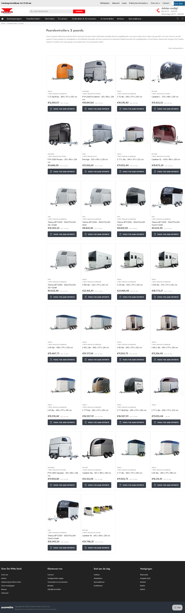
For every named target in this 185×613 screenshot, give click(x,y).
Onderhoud (98, 585)
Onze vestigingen (7, 585)
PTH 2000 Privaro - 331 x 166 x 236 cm (62, 161)
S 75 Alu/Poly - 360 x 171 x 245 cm (62, 97)
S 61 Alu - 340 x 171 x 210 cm (60, 410)
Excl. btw (178, 3)
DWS (84, 154)
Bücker (154, 91)
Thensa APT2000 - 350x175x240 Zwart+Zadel (166, 224)
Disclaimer (38, 609)
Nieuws (4, 589)
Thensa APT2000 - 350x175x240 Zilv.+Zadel (62, 286)
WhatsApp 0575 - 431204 (172, 14)
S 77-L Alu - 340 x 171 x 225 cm (130, 159)
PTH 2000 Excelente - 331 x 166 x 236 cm (98, 98)
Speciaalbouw (99, 582)
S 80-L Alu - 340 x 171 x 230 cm (165, 347)
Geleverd (115, 3)
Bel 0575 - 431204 (169, 11)
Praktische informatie (138, 3)
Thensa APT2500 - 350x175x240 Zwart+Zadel (62, 537)
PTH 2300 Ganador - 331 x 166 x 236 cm (63, 474)
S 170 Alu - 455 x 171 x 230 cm (130, 285)
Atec (49, 217)
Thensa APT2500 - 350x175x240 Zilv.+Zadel (62, 224)
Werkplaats (104, 3)
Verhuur (97, 574)
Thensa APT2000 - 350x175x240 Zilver (96, 224)
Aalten (142, 589)
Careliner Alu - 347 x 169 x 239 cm (96, 473)
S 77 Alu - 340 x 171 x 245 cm (129, 473)
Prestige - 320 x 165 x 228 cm (95, 159)
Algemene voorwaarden (23, 609)
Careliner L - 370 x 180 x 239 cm (165, 97)
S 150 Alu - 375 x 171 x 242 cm (164, 285)
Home (3, 23)
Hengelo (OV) (145, 578)
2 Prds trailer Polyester (91, 94)
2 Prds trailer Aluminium (57, 94)
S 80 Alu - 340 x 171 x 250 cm (129, 347)
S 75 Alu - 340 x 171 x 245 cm (129, 97)
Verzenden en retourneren (58, 582)
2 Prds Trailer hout (89, 156)
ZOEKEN (79, 11)
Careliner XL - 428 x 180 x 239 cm (166, 159)
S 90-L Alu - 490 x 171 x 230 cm (95, 347)
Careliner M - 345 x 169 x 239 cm (96, 535)
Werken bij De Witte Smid (11, 582)
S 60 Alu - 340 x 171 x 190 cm (164, 473)
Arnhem (143, 582)
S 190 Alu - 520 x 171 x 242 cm (95, 285)
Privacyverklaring (49, 609)
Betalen (50, 585)
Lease (124, 3)
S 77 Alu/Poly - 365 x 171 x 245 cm (131, 410)
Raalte (142, 585)
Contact (166, 3)
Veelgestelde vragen (55, 578)
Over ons (155, 3)
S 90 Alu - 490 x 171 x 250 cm (60, 347)
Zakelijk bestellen (54, 589)
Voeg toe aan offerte (64, 109)
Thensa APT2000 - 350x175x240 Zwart (131, 224)
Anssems (85, 91)
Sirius (50, 91)
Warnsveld (144, 574)
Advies (3, 578)
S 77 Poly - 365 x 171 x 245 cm (95, 410)
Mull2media (45, 606)
